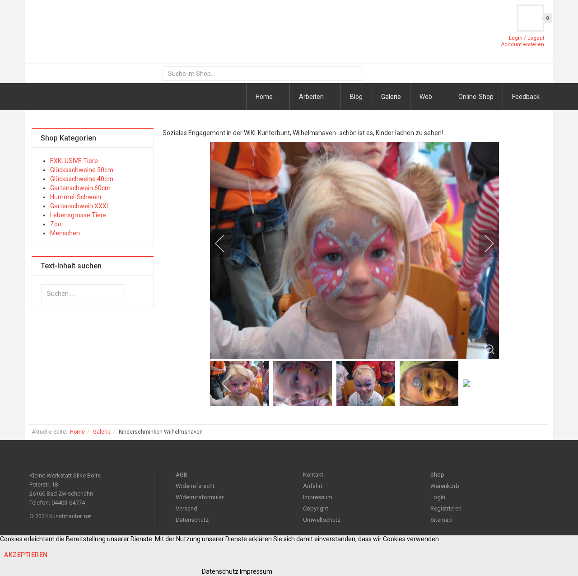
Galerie (391, 96)
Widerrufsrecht (195, 485)
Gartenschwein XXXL (80, 206)
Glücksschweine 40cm (81, 179)
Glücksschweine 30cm (81, 169)
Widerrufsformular (200, 497)
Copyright (315, 508)
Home (265, 96)
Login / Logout (526, 38)
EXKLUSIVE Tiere (74, 160)
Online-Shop (476, 96)
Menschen (65, 233)
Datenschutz (192, 519)
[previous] (226, 243)
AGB (181, 474)
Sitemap (441, 519)
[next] (483, 243)
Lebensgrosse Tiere (78, 215)
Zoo (55, 224)
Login (437, 497)
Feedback (526, 96)
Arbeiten (312, 96)
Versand (186, 508)
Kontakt (313, 474)
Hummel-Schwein (75, 197)
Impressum (317, 497)
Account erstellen (522, 44)
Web (427, 96)
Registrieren (445, 508)
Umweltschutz (321, 519)
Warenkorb (444, 485)
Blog (356, 96)
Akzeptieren (26, 554)
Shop (437, 474)
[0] (530, 18)
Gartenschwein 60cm (80, 188)
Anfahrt (312, 485)
